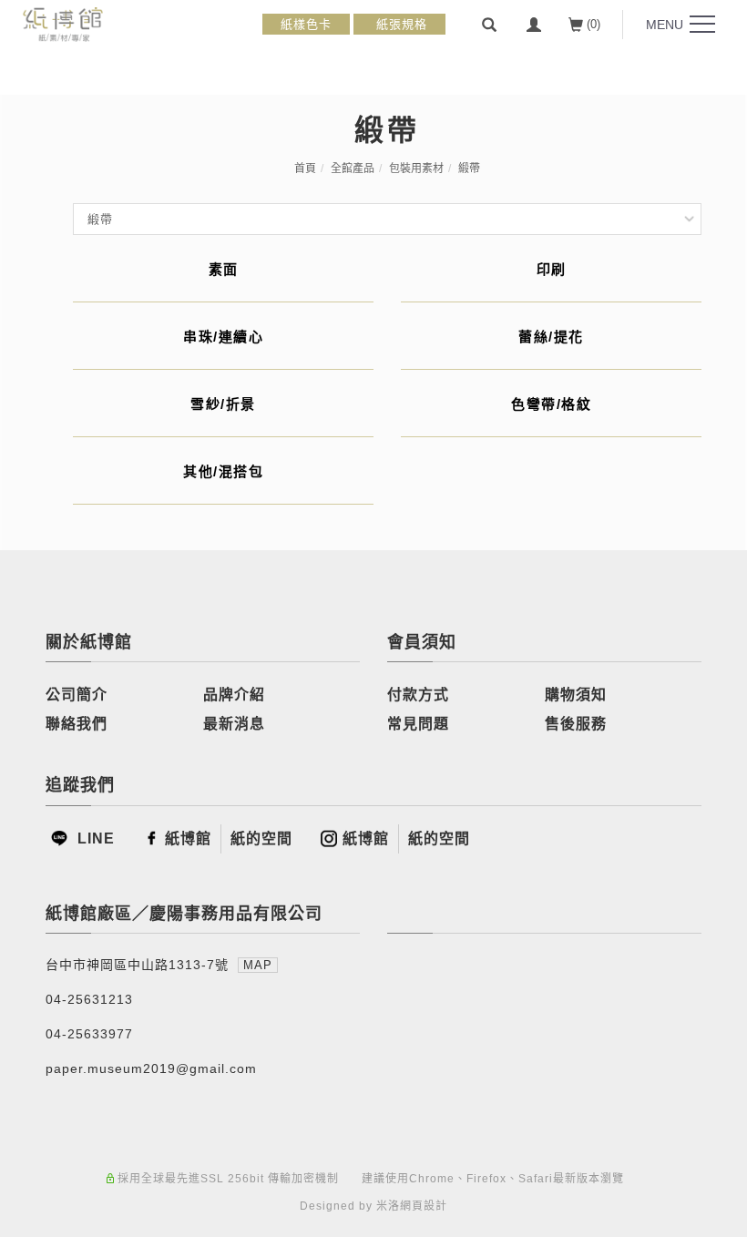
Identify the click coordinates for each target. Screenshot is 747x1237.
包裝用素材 (416, 168)
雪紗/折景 (223, 404)
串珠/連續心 (223, 336)
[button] (489, 24)
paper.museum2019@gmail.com (151, 1068)
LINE (94, 838)
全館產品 (352, 168)
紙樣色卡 (306, 24)
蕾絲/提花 (551, 336)
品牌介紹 (234, 694)
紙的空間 (261, 838)
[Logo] (63, 23)
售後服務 (576, 723)
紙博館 (188, 838)
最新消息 (234, 723)
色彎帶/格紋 (551, 404)
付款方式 (418, 694)
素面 (224, 269)
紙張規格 (399, 24)
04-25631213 (89, 999)
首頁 (305, 168)
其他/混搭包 (223, 471)
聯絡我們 (76, 723)
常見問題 (418, 723)
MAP (257, 965)
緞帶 (469, 168)
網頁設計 (423, 1206)
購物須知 (576, 694)
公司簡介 (76, 694)
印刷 (552, 269)
